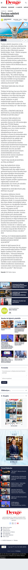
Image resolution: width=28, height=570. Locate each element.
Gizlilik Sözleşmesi (7, 540)
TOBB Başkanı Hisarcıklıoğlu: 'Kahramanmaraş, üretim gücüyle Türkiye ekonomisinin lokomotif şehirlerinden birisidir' (7, 345)
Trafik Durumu (6, 530)
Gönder (4, 382)
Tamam (2, 557)
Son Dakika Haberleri (8, 535)
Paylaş (4, 40)
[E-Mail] (10, 313)
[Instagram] (15, 523)
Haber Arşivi (6, 536)
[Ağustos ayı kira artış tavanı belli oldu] (21, 354)
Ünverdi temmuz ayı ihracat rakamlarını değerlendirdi (19, 343)
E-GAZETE (19, 7)
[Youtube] (18, 523)
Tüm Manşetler (6, 533)
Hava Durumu (6, 529)
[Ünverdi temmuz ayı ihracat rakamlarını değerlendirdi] (21, 338)
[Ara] (26, 3)
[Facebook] (10, 523)
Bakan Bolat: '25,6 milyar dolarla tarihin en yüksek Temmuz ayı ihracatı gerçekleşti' (7, 360)
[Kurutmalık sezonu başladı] (7, 324)
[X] (13, 523)
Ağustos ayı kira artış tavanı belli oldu (20, 359)
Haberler (3, 11)
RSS (4, 547)
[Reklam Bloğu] (14, 447)
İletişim (16, 540)
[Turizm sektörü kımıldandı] (14, 30)
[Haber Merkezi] (4, 310)
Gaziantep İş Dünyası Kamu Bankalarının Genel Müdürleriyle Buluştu (20, 330)
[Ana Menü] (1, 2)
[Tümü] (26, 390)
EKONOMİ (11, 7)
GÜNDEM (4, 7)
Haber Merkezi (13, 309)
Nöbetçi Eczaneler (7, 527)
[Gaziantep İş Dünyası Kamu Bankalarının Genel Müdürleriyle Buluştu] (21, 324)
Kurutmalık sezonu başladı (5, 329)
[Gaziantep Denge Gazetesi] (13, 2)
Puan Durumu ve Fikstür (9, 532)
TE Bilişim (18, 551)
